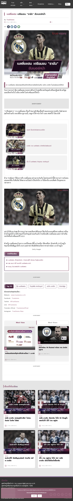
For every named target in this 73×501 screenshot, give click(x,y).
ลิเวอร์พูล (62, 286)
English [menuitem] (66, 11)
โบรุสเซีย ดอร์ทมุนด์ (36, 286)
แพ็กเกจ (21, 4)
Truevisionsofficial (22, 308)
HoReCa (50, 4)
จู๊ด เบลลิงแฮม (21, 286)
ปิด (39, 495)
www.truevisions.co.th (18, 295)
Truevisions (15, 298)
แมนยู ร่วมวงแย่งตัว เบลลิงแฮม (17, 266)
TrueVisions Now (17, 311)
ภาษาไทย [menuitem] (66, 8)
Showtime (41, 4)
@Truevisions (12, 305)
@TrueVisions (14, 301)
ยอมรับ (34, 495)
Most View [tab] (20, 322)
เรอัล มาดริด (51, 286)
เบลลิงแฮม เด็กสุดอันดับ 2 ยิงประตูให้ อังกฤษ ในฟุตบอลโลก (25, 260)
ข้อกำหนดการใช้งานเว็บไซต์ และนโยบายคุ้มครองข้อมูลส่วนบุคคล (36, 492)
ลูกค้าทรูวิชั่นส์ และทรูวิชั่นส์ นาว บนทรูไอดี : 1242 (17, 486)
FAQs (59, 4)
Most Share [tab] (52, 322)
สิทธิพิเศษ (30, 4)
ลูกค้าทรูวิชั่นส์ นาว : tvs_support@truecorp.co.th (18, 483)
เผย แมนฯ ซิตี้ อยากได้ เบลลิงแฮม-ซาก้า (19, 263)
